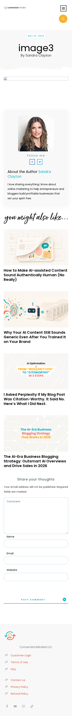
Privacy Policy (19, 687)
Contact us (18, 680)
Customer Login (21, 655)
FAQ (13, 669)
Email (10, 553)
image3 (36, 48)
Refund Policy (19, 694)
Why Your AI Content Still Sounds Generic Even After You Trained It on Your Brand (35, 337)
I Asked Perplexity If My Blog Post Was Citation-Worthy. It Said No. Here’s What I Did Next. (34, 399)
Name (10, 536)
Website (12, 570)
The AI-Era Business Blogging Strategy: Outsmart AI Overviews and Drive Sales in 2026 (35, 461)
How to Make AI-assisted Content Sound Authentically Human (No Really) (35, 275)
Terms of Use (19, 662)
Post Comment (33, 599)
